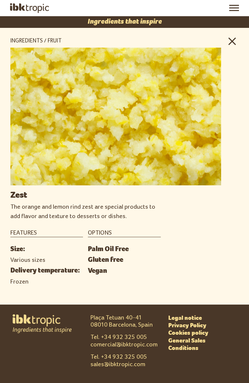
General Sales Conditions (187, 344)
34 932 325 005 (125, 337)
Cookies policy (188, 332)
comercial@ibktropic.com (124, 345)
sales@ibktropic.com (117, 364)
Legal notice (185, 317)
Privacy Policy (187, 325)
